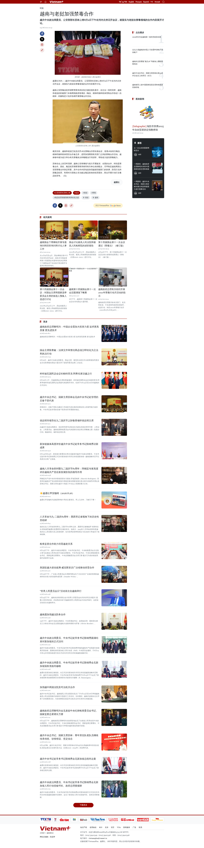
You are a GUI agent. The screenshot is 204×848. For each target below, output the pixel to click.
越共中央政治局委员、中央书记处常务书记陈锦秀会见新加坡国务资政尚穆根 (69, 664)
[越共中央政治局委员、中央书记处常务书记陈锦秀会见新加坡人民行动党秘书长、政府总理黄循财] (114, 788)
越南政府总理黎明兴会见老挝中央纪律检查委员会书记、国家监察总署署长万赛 (69, 712)
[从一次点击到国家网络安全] (157, 152)
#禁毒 (93, 193)
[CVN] (113, 819)
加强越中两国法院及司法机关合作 (57, 687)
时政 (42, 8)
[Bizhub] (83, 819)
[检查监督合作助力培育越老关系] (114, 550)
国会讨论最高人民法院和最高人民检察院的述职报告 (82, 244)
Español (146, 2)
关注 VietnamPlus (102, 205)
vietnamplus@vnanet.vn (98, 838)
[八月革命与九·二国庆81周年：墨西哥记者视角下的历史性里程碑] (114, 523)
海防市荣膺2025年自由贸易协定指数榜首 (148, 128)
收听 (139, 154)
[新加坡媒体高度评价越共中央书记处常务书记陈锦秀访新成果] (114, 450)
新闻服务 (126, 827)
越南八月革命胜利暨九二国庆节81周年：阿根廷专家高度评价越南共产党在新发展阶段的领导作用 (69, 470)
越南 (96, 198)
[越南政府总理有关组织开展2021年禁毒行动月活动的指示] (112, 277)
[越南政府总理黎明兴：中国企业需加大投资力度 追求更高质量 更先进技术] (114, 333)
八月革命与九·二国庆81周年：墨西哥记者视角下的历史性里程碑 (69, 518)
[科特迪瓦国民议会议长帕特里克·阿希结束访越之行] (114, 380)
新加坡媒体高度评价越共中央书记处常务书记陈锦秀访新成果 (69, 446)
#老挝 (85, 193)
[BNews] (74, 819)
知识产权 (83, 827)
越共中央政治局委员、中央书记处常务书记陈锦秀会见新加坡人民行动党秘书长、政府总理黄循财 (69, 784)
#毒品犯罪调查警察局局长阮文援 (66, 198)
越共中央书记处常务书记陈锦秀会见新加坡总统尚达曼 (68, 758)
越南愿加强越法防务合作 (53, 614)
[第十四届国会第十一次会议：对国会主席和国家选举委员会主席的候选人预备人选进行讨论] (54, 277)
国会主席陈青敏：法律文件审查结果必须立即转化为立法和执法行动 (69, 352)
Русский (157, 2)
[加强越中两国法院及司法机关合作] (114, 693)
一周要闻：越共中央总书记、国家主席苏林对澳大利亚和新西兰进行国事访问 (141, 185)
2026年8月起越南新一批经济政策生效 (146, 37)
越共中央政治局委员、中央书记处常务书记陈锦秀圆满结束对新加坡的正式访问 (69, 640)
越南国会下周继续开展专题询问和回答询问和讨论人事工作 (53, 245)
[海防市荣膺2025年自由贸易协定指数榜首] (148, 112)
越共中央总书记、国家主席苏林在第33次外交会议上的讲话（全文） (147, 74)
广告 (134, 827)
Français (139, 2)
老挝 (87, 198)
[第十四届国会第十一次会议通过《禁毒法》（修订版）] (112, 230)
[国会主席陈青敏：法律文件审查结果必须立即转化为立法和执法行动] (114, 356)
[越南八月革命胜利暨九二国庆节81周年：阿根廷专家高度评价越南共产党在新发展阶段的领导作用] (114, 475)
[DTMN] (127, 819)
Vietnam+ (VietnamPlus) (57, 1)
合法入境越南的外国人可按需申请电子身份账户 (147, 51)
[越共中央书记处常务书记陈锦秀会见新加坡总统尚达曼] (114, 765)
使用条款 (93, 827)
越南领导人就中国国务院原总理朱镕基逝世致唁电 (147, 86)
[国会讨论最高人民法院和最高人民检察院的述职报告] (83, 230)
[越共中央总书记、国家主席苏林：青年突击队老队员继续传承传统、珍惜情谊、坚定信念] (114, 742)
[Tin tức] (64, 819)
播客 (139, 143)
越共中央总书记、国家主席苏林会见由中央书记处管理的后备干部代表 (69, 399)
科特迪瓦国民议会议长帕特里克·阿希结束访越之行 (66, 373)
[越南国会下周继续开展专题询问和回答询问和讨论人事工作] (54, 230)
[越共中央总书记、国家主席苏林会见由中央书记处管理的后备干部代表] (114, 403)
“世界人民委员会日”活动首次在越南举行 (60, 591)
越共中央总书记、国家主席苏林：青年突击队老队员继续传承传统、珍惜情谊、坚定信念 (69, 737)
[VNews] (55, 819)
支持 (106, 827)
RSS (100, 827)
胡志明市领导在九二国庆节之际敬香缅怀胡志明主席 (67, 420)
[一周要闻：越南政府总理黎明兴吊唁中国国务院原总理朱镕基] (157, 168)
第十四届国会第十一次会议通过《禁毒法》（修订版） (111, 244)
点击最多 (140, 32)
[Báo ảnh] (143, 819)
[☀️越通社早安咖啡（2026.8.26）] (114, 500)
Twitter (42, 39)
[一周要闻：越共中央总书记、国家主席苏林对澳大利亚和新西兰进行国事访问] (157, 185)
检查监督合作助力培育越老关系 (56, 544)
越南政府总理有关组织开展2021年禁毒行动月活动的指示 (111, 292)
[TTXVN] (45, 819)
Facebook (42, 33)
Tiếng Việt (123, 2)
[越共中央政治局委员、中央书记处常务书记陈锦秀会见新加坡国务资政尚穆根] (114, 669)
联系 (140, 827)
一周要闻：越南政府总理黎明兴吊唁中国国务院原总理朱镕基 (141, 166)
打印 (42, 44)
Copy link (42, 50)
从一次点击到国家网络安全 (141, 149)
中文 (152, 2)
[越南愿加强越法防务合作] (114, 621)
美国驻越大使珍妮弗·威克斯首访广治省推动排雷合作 (67, 567)
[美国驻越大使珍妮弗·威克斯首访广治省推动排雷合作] (114, 574)
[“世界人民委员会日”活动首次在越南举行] (114, 597)
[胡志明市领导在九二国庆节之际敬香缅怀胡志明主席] (114, 427)
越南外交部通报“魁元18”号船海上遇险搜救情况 (147, 62)
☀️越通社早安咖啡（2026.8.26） (57, 493)
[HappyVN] (157, 819)
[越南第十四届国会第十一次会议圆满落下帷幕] (83, 277)
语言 (112, 827)
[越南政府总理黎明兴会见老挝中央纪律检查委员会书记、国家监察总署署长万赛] (114, 717)
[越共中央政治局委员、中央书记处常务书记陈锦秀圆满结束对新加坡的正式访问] (114, 644)
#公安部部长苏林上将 (62, 193)
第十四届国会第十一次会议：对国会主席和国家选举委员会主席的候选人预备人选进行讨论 (53, 294)
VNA (119, 827)
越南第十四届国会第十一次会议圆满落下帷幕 (82, 291)
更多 (45, 321)
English (131, 2)
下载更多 (83, 805)
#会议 (76, 193)
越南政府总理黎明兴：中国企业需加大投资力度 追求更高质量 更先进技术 (69, 328)
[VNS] (97, 819)
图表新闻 (140, 99)
